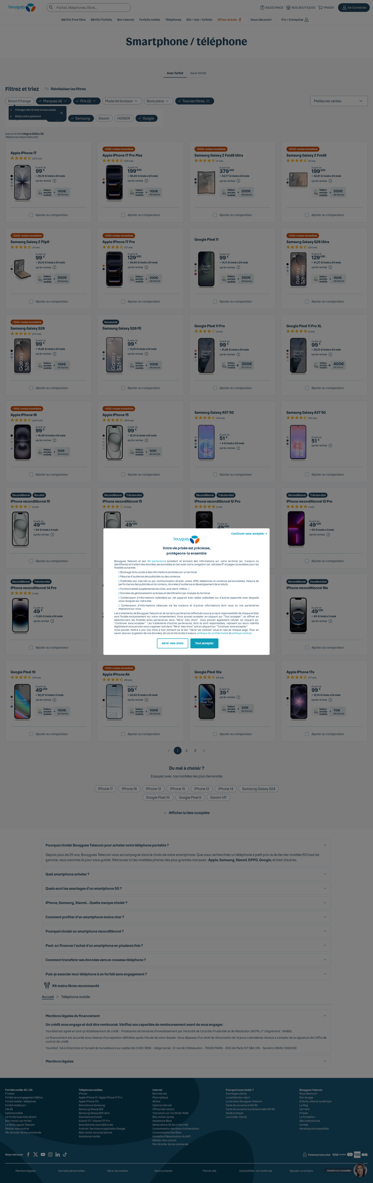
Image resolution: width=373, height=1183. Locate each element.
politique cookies (242, 633)
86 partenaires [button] (156, 561)
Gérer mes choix (172, 643)
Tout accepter (204, 643)
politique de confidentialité (212, 633)
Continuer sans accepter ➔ (249, 533)
